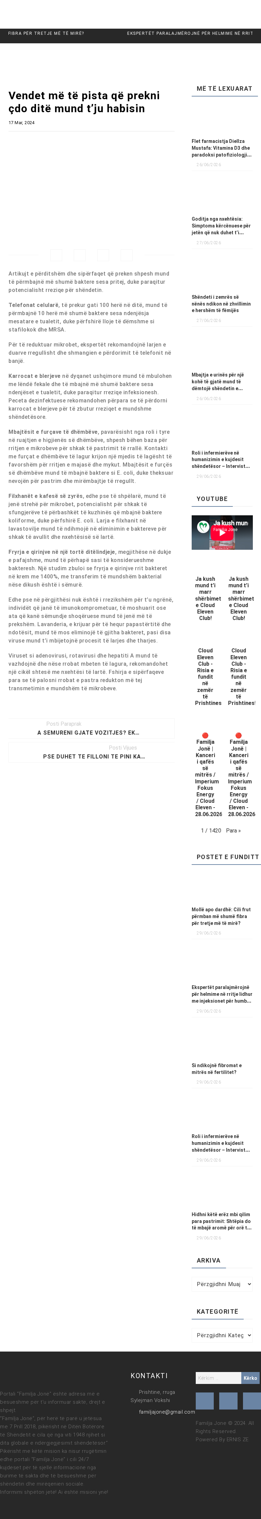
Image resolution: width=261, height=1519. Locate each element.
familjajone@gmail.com (167, 1412)
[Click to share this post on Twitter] (80, 255)
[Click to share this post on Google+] (103, 255)
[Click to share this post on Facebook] (56, 255)
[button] (205, 592)
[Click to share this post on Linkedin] (127, 255)
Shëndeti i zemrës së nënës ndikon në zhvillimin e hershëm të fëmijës (221, 303)
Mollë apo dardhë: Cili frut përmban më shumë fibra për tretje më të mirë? (221, 916)
